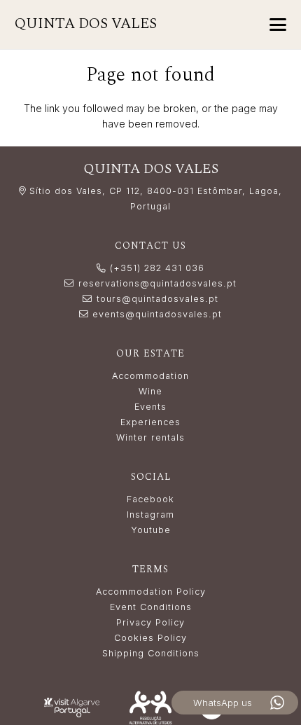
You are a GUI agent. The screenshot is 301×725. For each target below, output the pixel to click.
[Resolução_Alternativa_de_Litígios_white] (151, 707)
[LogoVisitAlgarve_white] (72, 707)
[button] (278, 24)
